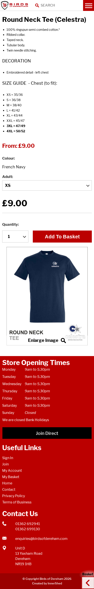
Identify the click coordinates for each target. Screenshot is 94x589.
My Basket (10, 477)
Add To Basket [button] (62, 236)
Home (7, 483)
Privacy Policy (13, 496)
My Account (12, 470)
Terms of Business (16, 502)
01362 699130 (27, 529)
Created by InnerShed (47, 583)
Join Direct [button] (47, 433)
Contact (8, 489)
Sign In (7, 458)
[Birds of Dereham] (15, 5)
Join (5, 464)
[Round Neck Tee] (47, 296)
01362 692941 (27, 524)
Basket (86, 578)
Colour (8, 158)
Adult (7, 176)
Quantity (10, 224)
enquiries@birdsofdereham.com (41, 539)
